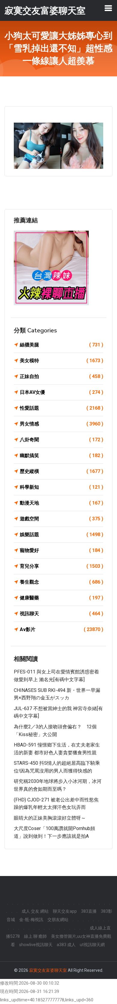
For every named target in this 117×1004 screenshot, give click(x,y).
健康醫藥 (61, 598)
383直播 (89, 911)
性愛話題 (61, 408)
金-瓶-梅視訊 (31, 919)
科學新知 (61, 487)
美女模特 (61, 360)
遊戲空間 (61, 519)
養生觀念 (61, 582)
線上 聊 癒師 (35, 936)
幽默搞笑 (61, 455)
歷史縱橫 (61, 471)
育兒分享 (61, 566)
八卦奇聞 (61, 439)
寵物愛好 (61, 550)
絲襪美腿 (61, 345)
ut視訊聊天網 (92, 944)
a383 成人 (66, 944)
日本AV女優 (61, 392)
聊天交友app (65, 911)
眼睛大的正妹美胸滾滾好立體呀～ (50, 818)
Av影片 (61, 629)
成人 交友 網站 (35, 911)
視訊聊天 (61, 613)
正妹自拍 (61, 376)
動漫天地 (61, 503)
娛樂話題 (61, 534)
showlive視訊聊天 (35, 944)
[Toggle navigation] (108, 8)
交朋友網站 (57, 919)
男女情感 (61, 424)
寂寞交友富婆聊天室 (48, 970)
